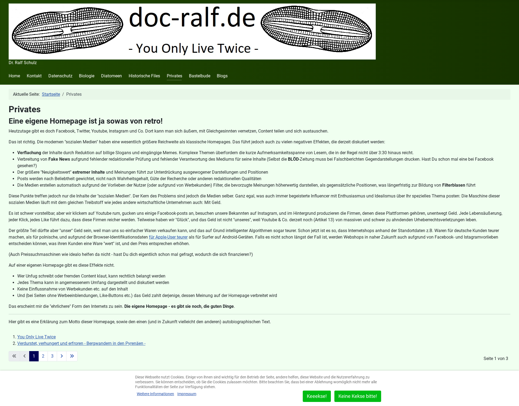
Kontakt (34, 75)
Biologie (86, 75)
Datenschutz (60, 75)
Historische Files (144, 75)
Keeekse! (317, 396)
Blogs (222, 75)
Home (14, 75)
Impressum (186, 394)
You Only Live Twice (36, 336)
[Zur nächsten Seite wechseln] (61, 356)
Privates (174, 75)
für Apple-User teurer (168, 237)
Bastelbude (199, 75)
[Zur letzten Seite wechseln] (72, 356)
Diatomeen (111, 75)
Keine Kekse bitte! (357, 396)
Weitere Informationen (155, 394)
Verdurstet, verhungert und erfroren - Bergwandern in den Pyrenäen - (81, 343)
